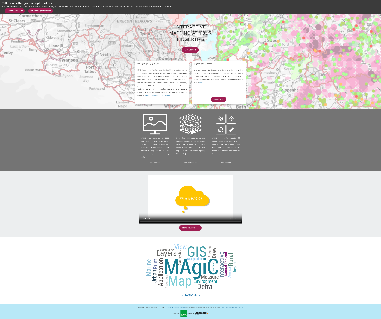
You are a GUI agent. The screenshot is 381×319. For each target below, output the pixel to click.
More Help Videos (190, 228)
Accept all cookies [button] (14, 11)
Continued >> (218, 99)
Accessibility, (224, 307)
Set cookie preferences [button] (40, 11)
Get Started (192, 50)
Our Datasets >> (190, 162)
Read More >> (155, 162)
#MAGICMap (190, 295)
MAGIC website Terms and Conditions (175, 307)
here (201, 83)
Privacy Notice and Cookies (235, 307)
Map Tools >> (226, 162)
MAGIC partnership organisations (157, 95)
